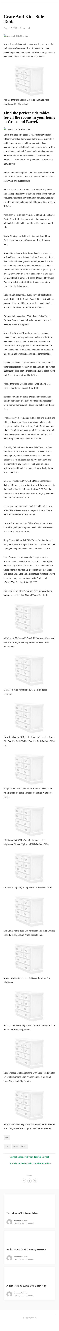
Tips (6, 1137)
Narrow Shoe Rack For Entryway (26, 1285)
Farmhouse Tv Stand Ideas (22, 1213)
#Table (23, 1146)
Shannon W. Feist (20, 1221)
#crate (7, 1146)
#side (15, 1146)
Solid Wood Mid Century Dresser (26, 1249)
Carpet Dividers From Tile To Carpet (29, 1156)
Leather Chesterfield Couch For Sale (29, 1163)
